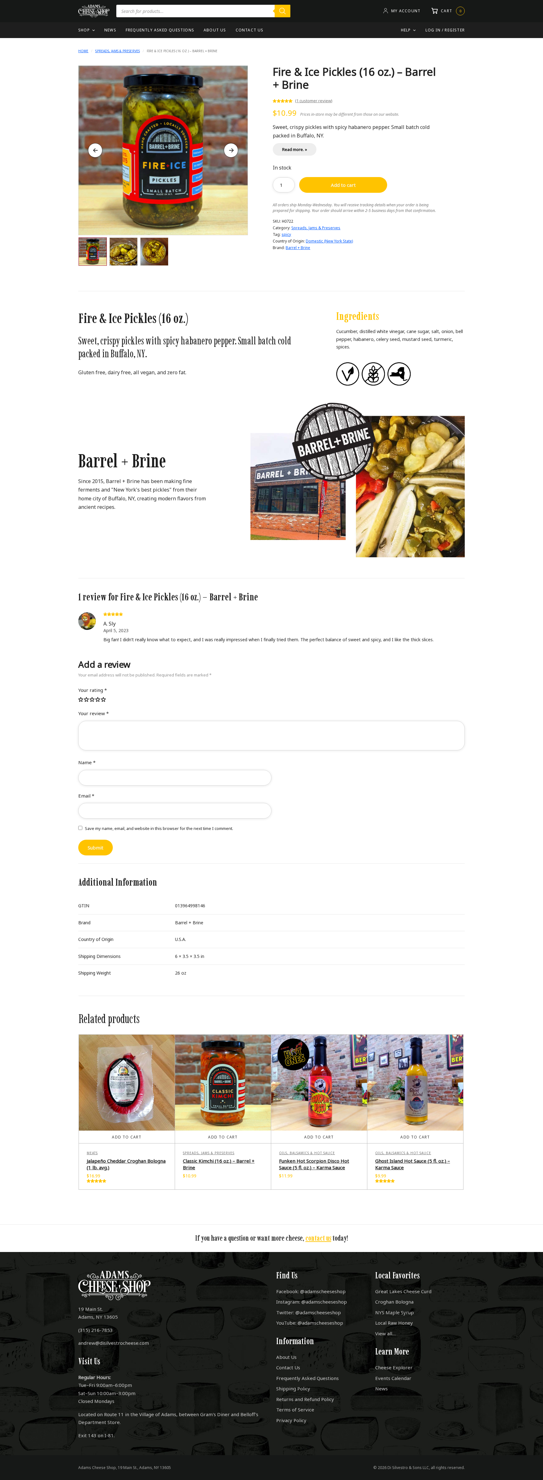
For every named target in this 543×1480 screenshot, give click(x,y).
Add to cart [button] (126, 1137)
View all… (385, 1333)
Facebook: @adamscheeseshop (311, 1291)
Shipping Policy (293, 1388)
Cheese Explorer (394, 1367)
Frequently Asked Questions (160, 30)
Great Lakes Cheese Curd (403, 1291)
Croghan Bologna (394, 1302)
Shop (84, 30)
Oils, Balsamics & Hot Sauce (307, 1153)
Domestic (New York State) (329, 241)
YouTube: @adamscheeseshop (309, 1323)
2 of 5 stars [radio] (87, 700)
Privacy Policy (291, 1420)
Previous (95, 150)
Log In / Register (445, 30)
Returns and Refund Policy (305, 1399)
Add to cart (343, 185)
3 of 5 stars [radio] (92, 700)
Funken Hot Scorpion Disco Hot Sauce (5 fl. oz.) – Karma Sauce (314, 1164)
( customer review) (313, 100)
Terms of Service (295, 1409)
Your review (93, 713)
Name (87, 762)
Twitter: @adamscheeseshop (308, 1312)
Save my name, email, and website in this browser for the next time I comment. (159, 828)
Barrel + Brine (298, 247)
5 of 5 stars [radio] (104, 700)
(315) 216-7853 (95, 1330)
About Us (215, 30)
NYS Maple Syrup (394, 1312)
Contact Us (250, 30)
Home (83, 51)
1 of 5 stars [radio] (81, 700)
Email (86, 796)
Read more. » (294, 149)
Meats (92, 1153)
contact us (318, 1238)
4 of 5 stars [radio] (98, 700)
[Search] (282, 11)
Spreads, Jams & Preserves (117, 51)
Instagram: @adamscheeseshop (311, 1302)
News (110, 30)
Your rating (92, 690)
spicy (286, 234)
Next (231, 150)
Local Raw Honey (394, 1323)
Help (406, 30)
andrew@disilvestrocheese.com (113, 1343)
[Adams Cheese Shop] (93, 11)
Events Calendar (393, 1378)
